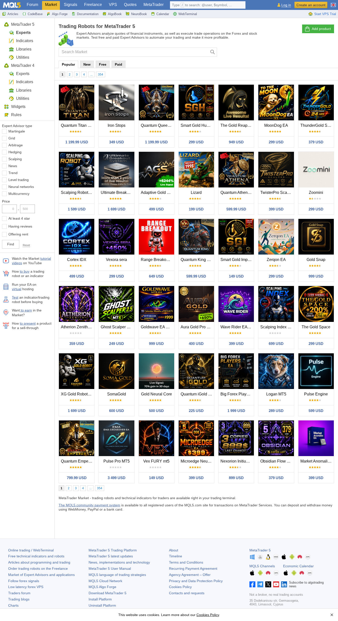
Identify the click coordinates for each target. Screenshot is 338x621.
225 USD (196, 411)
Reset (26, 245)
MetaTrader (154, 4)
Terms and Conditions (186, 562)
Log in (286, 5)
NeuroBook (139, 14)
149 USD (236, 276)
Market (51, 4)
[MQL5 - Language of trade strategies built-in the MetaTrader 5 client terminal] (12, 5)
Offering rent (18, 234)
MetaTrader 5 (22, 24)
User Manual (110, 568)
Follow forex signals (23, 581)
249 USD (116, 343)
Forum (32, 4)
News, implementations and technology (119, 562)
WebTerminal (187, 14)
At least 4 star (19, 218)
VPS (113, 4)
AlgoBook (115, 14)
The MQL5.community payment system (89, 505)
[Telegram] (260, 584)
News (12, 166)
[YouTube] (276, 584)
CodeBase (35, 14)
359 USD (76, 343)
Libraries (23, 49)
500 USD (156, 411)
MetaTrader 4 (22, 65)
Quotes (130, 4)
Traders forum (19, 593)
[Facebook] (252, 584)
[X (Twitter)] (268, 584)
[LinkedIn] (284, 584)
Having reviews (20, 226)
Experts (23, 32)
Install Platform (100, 599)
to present (28, 323)
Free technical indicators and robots (36, 556)
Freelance (93, 4)
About (173, 550)
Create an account (310, 5)
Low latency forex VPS (25, 587)
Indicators (24, 41)
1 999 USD (236, 411)
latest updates (111, 556)
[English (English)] (333, 2)
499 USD (156, 209)
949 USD (236, 142)
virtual (16, 289)
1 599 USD (77, 209)
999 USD (316, 276)
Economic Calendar (298, 566)
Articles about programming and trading (39, 562)
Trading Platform (113, 550)
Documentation (87, 14)
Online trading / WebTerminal (31, 550)
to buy (24, 271)
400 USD (196, 343)
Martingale (16, 131)
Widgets (18, 106)
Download (107, 593)
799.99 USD (77, 478)
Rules (16, 115)
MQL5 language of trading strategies (117, 575)
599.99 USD (236, 209)
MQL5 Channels (262, 566)
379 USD (316, 142)
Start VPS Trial (325, 14)
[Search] (212, 52)
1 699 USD (116, 209)
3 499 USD (116, 478)
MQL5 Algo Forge (102, 587)
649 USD (156, 276)
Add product (321, 29)
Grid (11, 138)
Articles (12, 14)
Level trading (18, 180)
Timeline (175, 556)
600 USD (116, 411)
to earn (26, 310)
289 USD (276, 411)
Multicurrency (18, 194)
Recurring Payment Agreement (193, 568)
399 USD (276, 209)
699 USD (276, 343)
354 (100, 74)
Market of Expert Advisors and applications (41, 575)
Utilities (22, 57)
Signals (70, 4)
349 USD (116, 142)
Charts (13, 605)
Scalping (15, 159)
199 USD (196, 209)
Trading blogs (18, 599)
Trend (13, 173)
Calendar (162, 14)
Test (15, 297)
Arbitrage (15, 145)
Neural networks (21, 187)
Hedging (15, 152)
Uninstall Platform (102, 605)
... (91, 74)
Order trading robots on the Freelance (38, 568)
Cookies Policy (180, 587)
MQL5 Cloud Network (105, 581)
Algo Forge (60, 14)
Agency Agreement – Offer (190, 575)
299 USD (196, 142)
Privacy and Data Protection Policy (196, 581)
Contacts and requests (186, 593)
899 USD (236, 478)
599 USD (316, 411)
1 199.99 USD (76, 142)
